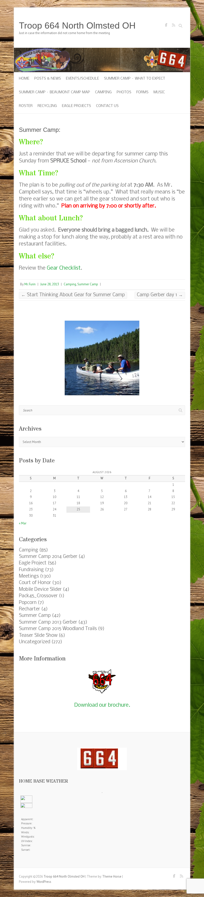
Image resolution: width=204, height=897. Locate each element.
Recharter (29, 609)
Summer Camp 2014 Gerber (48, 556)
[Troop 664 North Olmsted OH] (102, 50)
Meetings (29, 576)
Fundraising (31, 569)
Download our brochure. (102, 705)
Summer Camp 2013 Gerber (48, 622)
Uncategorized (34, 642)
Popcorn (28, 602)
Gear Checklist (64, 268)
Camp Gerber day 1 (160, 295)
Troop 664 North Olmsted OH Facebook (166, 26)
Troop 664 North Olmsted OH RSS (173, 26)
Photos (124, 92)
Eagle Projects (76, 106)
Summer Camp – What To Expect (134, 79)
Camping (103, 92)
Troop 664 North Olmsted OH (77, 25)
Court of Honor (35, 582)
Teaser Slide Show (38, 635)
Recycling (47, 106)
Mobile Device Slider (40, 589)
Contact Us (107, 106)
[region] (102, 358)
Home (24, 79)
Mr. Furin (30, 284)
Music (159, 92)
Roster (26, 106)
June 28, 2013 (49, 284)
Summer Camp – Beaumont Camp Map (54, 92)
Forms (142, 92)
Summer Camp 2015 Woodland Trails (58, 628)
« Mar (22, 523)
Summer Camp (87, 284)
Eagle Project (33, 563)
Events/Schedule (82, 79)
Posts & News (47, 79)
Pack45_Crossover (38, 596)
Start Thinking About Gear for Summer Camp (73, 295)
